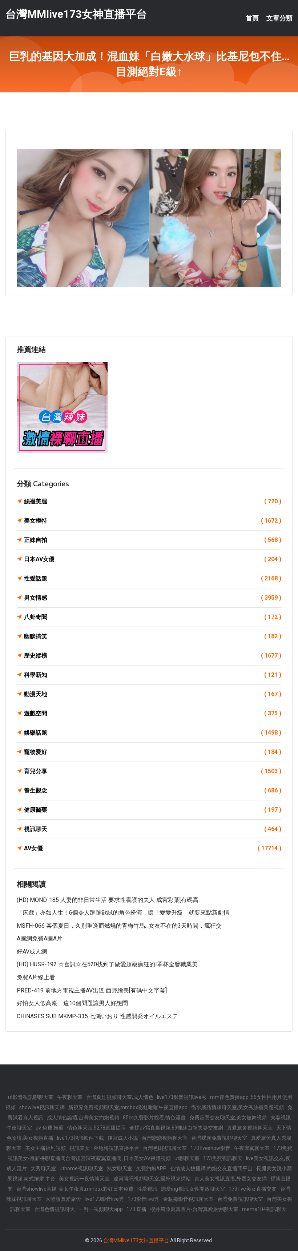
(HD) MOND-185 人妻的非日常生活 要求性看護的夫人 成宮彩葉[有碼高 (107, 899)
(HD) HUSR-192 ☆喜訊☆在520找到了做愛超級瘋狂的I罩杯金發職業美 (107, 964)
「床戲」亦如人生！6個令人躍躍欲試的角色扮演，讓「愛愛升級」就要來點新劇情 (123, 912)
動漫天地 (152, 694)
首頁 (252, 18)
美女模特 (152, 520)
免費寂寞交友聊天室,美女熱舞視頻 (228, 1117)
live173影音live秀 (104, 1199)
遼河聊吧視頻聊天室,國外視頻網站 (152, 1179)
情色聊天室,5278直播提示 (96, 1128)
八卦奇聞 (152, 616)
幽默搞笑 (152, 636)
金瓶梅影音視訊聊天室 (188, 1199)
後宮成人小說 (123, 1138)
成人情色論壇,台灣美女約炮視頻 (83, 1117)
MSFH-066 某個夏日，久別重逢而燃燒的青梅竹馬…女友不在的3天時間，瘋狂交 (119, 925)
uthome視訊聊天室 (81, 1168)
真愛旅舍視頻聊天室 (250, 1128)
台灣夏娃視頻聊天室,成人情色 (119, 1097)
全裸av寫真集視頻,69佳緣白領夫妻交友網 (176, 1128)
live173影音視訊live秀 (181, 1097)
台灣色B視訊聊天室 (165, 1148)
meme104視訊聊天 (264, 1209)
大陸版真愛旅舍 (63, 1199)
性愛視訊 (147, 1189)
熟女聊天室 (119, 1168)
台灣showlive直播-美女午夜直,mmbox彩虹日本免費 (74, 1189)
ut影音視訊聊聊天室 (30, 1097)
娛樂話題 (152, 732)
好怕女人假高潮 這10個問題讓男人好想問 (72, 1003)
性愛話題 (152, 578)
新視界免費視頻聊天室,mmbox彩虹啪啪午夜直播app (128, 1107)
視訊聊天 (152, 829)
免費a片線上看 (36, 977)
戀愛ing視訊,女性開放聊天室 (193, 1189)
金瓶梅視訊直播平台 (116, 1148)
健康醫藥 (152, 809)
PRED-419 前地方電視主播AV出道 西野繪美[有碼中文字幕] (92, 990)
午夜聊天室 (69, 1097)
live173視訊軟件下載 (80, 1138)
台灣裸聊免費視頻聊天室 (219, 1138)
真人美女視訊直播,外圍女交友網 (230, 1179)
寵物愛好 (152, 751)
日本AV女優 (152, 559)
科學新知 (152, 674)
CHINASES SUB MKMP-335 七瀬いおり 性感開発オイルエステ (97, 1016)
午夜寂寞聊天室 (252, 1148)
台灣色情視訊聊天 (54, 1209)
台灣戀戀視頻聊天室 (165, 1138)
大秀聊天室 (43, 1168)
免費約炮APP (151, 1168)
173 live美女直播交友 (253, 1189)
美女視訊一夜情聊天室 (84, 1179)
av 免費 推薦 (50, 1128)
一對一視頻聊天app (100, 1209)
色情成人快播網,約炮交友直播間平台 (211, 1168)
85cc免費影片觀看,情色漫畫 (154, 1117)
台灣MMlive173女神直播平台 (76, 14)
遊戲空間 (152, 713)
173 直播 (136, 1209)
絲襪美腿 (152, 501)
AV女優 (152, 848)
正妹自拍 (152, 539)
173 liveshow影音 (210, 1148)
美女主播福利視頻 (45, 1148)
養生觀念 (152, 790)
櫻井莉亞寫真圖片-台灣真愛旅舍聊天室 (194, 1209)
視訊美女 (79, 1148)
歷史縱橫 (152, 655)
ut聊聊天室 (187, 1158)
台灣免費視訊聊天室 (240, 1199)
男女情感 (152, 597)
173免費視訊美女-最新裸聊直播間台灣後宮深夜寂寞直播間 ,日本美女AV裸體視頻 (150, 1153)
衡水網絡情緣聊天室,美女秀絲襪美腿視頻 (237, 1107)
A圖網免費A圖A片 (40, 938)
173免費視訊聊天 (222, 1158)
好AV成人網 (32, 951)
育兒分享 (152, 771)
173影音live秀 (143, 1199)
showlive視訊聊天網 (42, 1107)
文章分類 (279, 18)
